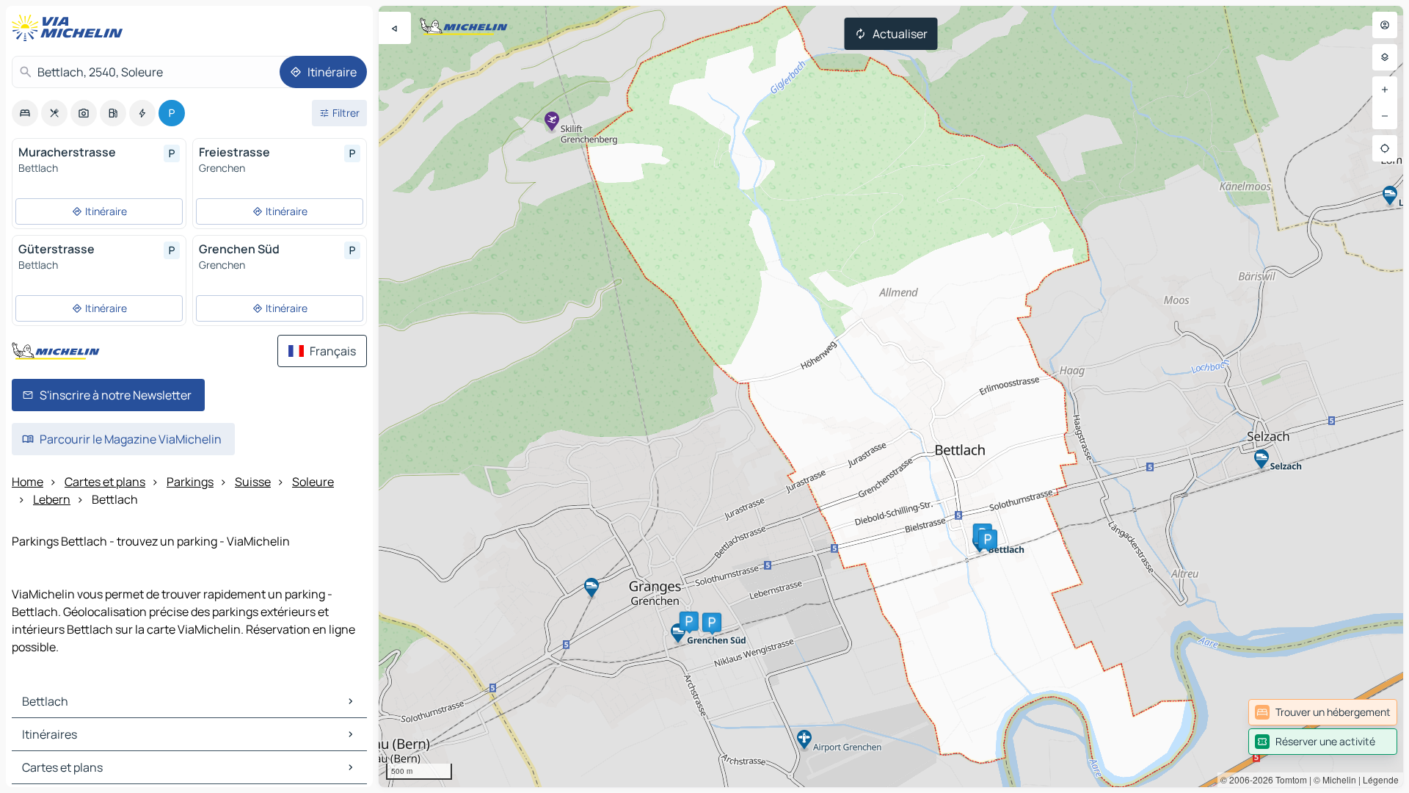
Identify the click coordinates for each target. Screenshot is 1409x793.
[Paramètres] (1384, 57)
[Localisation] (1384, 148)
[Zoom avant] (1384, 89)
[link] (1322, 712)
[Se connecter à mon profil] (1384, 25)
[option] (25, 113)
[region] (891, 396)
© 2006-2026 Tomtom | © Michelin (1288, 779)
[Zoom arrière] (1384, 116)
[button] (689, 621)
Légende (1381, 779)
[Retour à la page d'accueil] (70, 28)
